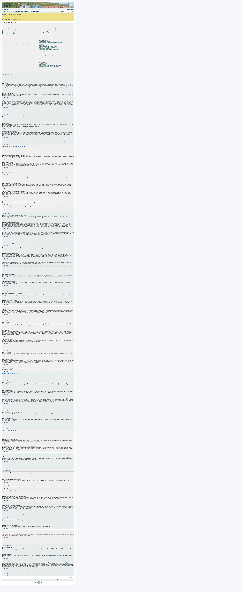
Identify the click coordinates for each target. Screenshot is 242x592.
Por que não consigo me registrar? (7, 27)
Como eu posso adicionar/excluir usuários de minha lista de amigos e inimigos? (51, 42)
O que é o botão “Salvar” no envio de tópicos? (9, 57)
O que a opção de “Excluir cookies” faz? (8, 33)
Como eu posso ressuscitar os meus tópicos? (9, 59)
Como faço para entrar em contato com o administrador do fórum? (49, 66)
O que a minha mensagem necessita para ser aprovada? (11, 58)
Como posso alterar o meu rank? (7, 43)
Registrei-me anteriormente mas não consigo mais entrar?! (11, 30)
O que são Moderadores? (43, 26)
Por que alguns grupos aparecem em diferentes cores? (47, 30)
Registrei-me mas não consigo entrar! (8, 28)
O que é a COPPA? (5, 26)
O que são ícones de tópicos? (7, 70)
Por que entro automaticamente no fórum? (8, 32)
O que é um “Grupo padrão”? (43, 31)
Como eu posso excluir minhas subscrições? (46, 55)
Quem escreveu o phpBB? (43, 63)
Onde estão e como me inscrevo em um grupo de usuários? (48, 28)
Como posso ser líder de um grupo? (44, 29)
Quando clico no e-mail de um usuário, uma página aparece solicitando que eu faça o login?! (16, 44)
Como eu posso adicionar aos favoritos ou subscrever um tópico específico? (50, 53)
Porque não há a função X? (43, 64)
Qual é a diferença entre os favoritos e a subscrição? (47, 52)
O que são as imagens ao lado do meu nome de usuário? (11, 41)
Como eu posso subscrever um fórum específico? (46, 54)
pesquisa (68, 562)
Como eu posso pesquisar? (43, 45)
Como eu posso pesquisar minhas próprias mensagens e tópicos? (49, 49)
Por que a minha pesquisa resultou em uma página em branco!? (48, 47)
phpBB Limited (38, 548)
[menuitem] (9, 9)
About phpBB (15, 549)
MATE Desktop (40, 583)
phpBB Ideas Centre (48, 555)
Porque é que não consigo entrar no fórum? (9, 29)
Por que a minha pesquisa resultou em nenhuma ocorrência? (48, 46)
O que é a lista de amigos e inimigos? (44, 41)
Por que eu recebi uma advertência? (7, 55)
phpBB (20, 178)
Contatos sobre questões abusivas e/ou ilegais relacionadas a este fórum (50, 65)
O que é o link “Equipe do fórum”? (44, 32)
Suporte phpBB (40, 582)
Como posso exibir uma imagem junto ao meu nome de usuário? (12, 42)
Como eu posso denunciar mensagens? (8, 56)
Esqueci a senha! (5, 31)
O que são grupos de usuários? (43, 27)
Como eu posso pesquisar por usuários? (45, 48)
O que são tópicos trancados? (7, 69)
